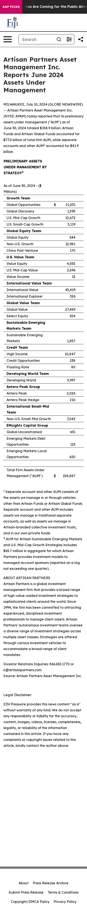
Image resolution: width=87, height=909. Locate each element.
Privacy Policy (65, 901)
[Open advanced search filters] (69, 39)
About (24, 883)
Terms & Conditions (63, 892)
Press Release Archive (50, 883)
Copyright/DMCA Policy (30, 901)
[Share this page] (81, 39)
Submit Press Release (26, 892)
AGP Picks (11, 7)
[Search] (59, 39)
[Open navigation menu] (7, 39)
